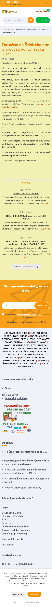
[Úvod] (10, 12)
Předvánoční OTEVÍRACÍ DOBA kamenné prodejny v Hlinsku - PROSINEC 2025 (26, 243)
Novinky (10, 29)
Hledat (31, 20)
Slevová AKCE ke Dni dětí (26, 193)
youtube (19, 539)
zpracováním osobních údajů (29, 314)
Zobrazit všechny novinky (24, 267)
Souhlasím (34, 594)
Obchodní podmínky (16, 398)
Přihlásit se (42, 305)
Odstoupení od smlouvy (27, 487)
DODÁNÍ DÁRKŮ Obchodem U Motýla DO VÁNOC (26, 217)
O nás (8, 388)
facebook (7, 539)
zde (37, 602)
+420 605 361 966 (13, 2)
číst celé (44, 203)
